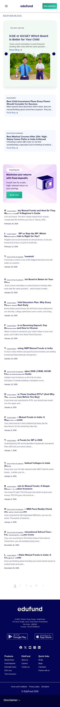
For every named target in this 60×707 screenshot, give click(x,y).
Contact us (26, 667)
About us (25, 660)
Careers (25, 663)
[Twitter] (25, 647)
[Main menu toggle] (6, 6)
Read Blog (14, 50)
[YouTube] (30, 647)
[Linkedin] (39, 647)
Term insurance (10, 674)
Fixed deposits (9, 663)
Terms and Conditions (19, 687)
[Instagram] (34, 647)
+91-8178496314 (33, 627)
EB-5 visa (8, 670)
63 (36, 585)
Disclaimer (45, 687)
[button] (49, 6)
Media (40, 660)
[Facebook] (20, 647)
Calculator (42, 667)
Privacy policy (34, 687)
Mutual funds (9, 660)
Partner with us (44, 670)
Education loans (10, 667)
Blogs (40, 663)
